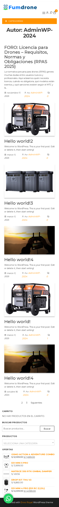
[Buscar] (51, 12)
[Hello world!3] (29, 180)
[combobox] (28, 442)
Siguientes (36, 402)
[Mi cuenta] (47, 12)
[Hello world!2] (29, 118)
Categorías (16, 21)
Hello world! (17, 321)
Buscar (47, 428)
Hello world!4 (19, 259)
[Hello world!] (29, 299)
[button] (43, 13)
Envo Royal (27, 502)
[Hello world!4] (29, 240)
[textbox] (28, 443)
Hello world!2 (18, 141)
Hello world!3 (18, 203)
